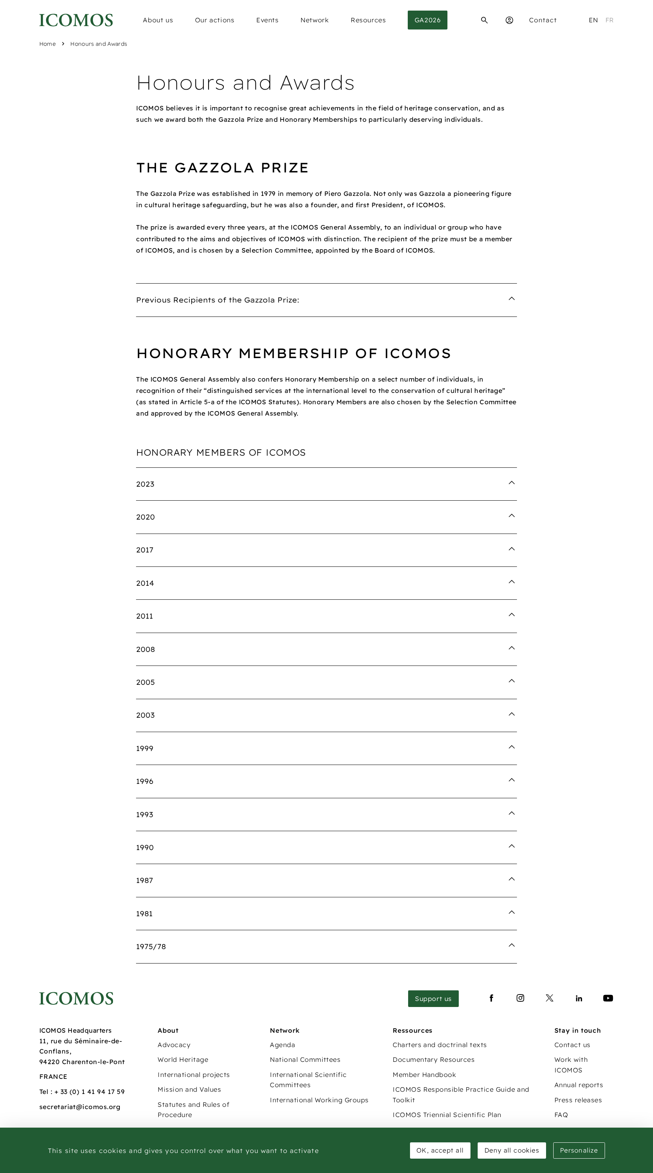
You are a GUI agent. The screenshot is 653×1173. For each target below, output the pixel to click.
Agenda (282, 1045)
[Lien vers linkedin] (579, 998)
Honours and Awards (98, 43)
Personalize (579, 1150)
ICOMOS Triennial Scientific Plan (447, 1115)
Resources (368, 20)
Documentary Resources (434, 1059)
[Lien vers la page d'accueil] (76, 998)
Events (267, 20)
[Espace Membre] (509, 20)
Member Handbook (424, 1074)
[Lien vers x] (549, 998)
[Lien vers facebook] (491, 998)
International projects (194, 1074)
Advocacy (174, 1045)
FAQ (561, 1115)
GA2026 (428, 20)
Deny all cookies (512, 1150)
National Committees (305, 1059)
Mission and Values (189, 1089)
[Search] (484, 20)
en (593, 20)
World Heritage (183, 1059)
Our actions (215, 20)
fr (609, 20)
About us (158, 20)
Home (47, 43)
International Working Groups (319, 1100)
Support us (433, 998)
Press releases (578, 1100)
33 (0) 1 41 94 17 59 (92, 1091)
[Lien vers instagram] (520, 998)
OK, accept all (439, 1150)
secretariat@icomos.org (80, 1107)
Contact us (572, 1045)
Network (314, 20)
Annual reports (578, 1085)
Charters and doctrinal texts (440, 1045)
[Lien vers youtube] (608, 998)
